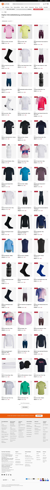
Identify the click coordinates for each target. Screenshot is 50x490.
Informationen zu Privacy (29, 458)
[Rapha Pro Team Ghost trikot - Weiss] (25, 103)
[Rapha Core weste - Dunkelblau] (25, 245)
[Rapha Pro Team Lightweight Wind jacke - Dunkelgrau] (41, 341)
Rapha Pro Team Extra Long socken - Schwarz (8, 66)
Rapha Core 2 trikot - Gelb (22, 41)
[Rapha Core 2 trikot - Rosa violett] (9, 31)
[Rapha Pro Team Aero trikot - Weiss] (9, 198)
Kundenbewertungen (28, 462)
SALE (3, 7)
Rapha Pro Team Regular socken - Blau (40, 279)
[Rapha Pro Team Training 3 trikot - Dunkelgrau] (9, 174)
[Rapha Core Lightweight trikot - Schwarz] (9, 127)
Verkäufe (38, 455)
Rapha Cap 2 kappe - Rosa (22, 328)
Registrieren (39, 415)
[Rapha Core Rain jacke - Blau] (41, 221)
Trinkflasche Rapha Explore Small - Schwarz (8, 280)
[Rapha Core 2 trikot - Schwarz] (25, 127)
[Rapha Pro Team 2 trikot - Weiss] (25, 151)
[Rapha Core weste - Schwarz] (41, 245)
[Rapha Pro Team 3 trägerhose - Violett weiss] (41, 55)
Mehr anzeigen (25, 407)
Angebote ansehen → (38, 9)
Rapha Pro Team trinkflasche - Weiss (8, 161)
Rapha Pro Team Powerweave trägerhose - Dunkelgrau (41, 208)
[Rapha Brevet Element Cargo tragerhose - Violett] (41, 31)
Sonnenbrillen (29, 428)
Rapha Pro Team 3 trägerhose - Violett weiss (40, 66)
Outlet (38, 453)
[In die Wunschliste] (15, 25)
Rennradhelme (29, 434)
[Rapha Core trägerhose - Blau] (9, 79)
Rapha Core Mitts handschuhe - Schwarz (25, 375)
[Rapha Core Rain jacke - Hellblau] (9, 245)
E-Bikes (6, 459)
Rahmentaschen (21, 436)
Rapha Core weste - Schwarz (39, 255)
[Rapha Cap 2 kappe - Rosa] (25, 318)
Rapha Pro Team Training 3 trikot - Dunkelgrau (7, 184)
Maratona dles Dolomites (6, 466)
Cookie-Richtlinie (28, 460)
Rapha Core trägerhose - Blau (7, 89)
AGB (26, 453)
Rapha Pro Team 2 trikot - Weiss (23, 161)
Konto (16, 457)
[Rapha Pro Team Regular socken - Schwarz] (25, 269)
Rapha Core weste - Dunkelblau (23, 255)
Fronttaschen (21, 432)
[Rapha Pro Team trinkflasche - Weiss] (9, 151)
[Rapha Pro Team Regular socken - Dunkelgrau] (9, 294)
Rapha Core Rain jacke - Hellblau (7, 255)
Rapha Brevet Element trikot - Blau (40, 137)
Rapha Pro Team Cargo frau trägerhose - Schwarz (24, 208)
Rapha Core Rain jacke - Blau (39, 231)
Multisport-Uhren (38, 423)
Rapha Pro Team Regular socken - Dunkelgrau (7, 305)
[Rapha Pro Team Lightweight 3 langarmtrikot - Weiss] (9, 341)
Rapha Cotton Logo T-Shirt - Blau (39, 375)
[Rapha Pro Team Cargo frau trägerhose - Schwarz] (25, 198)
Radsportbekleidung (9, 454)
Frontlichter (37, 431)
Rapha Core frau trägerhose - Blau (23, 351)
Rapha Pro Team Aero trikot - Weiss (8, 207)
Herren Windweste (5, 439)
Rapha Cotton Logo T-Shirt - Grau (7, 397)
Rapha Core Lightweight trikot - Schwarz (9, 137)
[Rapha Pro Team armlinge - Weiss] (9, 365)
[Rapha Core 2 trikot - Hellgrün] (41, 388)
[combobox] (26, 4)
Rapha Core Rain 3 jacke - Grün (23, 397)
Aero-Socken (45, 427)
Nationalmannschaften (5, 458)
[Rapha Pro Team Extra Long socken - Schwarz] (9, 55)
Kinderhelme (29, 436)
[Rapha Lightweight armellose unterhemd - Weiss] (25, 79)
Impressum (38, 459)
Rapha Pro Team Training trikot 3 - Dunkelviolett (39, 184)
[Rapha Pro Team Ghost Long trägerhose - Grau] (25, 294)
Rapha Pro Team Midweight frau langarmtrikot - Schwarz (23, 232)
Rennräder (11, 458)
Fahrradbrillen (29, 423)
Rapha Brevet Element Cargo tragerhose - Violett (41, 42)
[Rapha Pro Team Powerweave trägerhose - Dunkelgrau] (41, 198)
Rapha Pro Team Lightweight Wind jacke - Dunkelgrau (41, 352)
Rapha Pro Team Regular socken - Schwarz (23, 280)
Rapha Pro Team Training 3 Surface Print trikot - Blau (41, 305)
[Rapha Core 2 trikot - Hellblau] (25, 174)
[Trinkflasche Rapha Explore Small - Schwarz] (9, 269)
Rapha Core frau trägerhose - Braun (40, 328)
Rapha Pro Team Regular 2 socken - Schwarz (8, 232)
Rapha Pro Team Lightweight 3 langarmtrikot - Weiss (7, 352)
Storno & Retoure (18, 453)
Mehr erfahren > (14, 0)
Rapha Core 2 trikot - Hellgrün (39, 397)
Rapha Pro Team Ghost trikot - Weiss (24, 113)
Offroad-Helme (29, 432)
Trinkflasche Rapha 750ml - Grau (39, 89)
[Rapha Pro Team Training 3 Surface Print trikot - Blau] (41, 294)
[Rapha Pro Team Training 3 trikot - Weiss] (25, 55)
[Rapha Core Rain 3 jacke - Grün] (25, 388)
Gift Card (44, 455)
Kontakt (16, 455)
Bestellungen (17, 459)
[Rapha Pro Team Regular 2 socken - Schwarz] (9, 221)
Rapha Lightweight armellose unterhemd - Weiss (25, 90)
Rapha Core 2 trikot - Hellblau (23, 183)
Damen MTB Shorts (13, 436)
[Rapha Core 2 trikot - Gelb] (25, 31)
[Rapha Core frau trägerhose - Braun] (41, 318)
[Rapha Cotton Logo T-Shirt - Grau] (9, 388)
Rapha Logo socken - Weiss (6, 113)
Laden (44, 453)
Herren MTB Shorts (13, 430)
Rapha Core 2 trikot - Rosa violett (7, 41)
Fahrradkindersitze (22, 427)
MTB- (2, 459)
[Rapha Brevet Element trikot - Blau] (41, 127)
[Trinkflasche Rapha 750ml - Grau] (41, 79)
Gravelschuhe (45, 431)
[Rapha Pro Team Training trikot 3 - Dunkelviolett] (41, 174)
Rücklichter (37, 433)
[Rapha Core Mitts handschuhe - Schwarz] (25, 365)
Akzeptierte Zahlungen (19, 464)
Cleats (44, 429)
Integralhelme (29, 430)
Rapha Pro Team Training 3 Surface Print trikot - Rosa (41, 114)
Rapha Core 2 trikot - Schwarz (23, 137)
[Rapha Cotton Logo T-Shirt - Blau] (41, 365)
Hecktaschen (21, 434)
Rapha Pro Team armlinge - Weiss (7, 375)
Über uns (38, 457)
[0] (46, 4)
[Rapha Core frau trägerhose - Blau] (25, 341)
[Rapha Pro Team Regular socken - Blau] (41, 269)
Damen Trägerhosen (5, 434)
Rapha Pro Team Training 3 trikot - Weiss (24, 65)
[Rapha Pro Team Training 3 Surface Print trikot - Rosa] (41, 103)
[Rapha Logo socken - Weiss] (9, 103)
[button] (48, 4)
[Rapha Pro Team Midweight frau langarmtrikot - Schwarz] (25, 221)
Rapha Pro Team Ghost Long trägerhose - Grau (25, 305)
